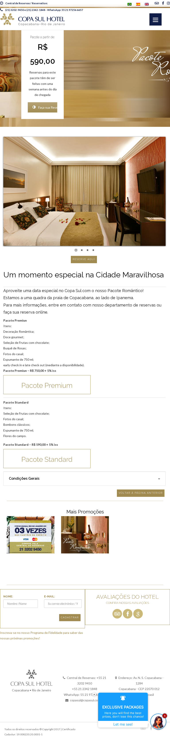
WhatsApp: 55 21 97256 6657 (84, 694)
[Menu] (155, 19)
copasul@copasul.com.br (87, 700)
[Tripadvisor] (157, 3)
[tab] (84, 479)
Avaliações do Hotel (127, 596)
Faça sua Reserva (47, 107)
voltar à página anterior (141, 492)
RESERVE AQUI (84, 259)
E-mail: (49, 596)
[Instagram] (168, 3)
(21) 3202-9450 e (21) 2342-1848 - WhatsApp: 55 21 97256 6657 (44, 10)
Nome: (8, 596)
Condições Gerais (24, 478)
